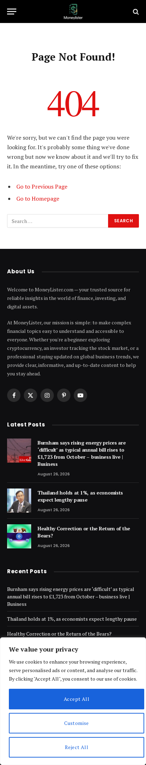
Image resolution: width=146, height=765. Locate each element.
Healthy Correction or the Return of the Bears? (59, 633)
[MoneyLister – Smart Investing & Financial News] (73, 11)
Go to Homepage (37, 198)
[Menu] (11, 11)
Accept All (76, 699)
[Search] (135, 11)
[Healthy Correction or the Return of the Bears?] (19, 536)
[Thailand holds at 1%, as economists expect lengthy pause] (19, 500)
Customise (76, 723)
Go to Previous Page (41, 186)
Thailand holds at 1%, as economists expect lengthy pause (80, 496)
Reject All (76, 747)
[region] (73, 701)
